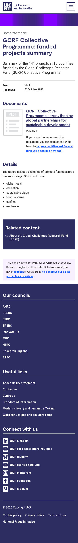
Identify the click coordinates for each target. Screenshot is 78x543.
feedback (18, 271)
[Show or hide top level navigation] (71, 6)
